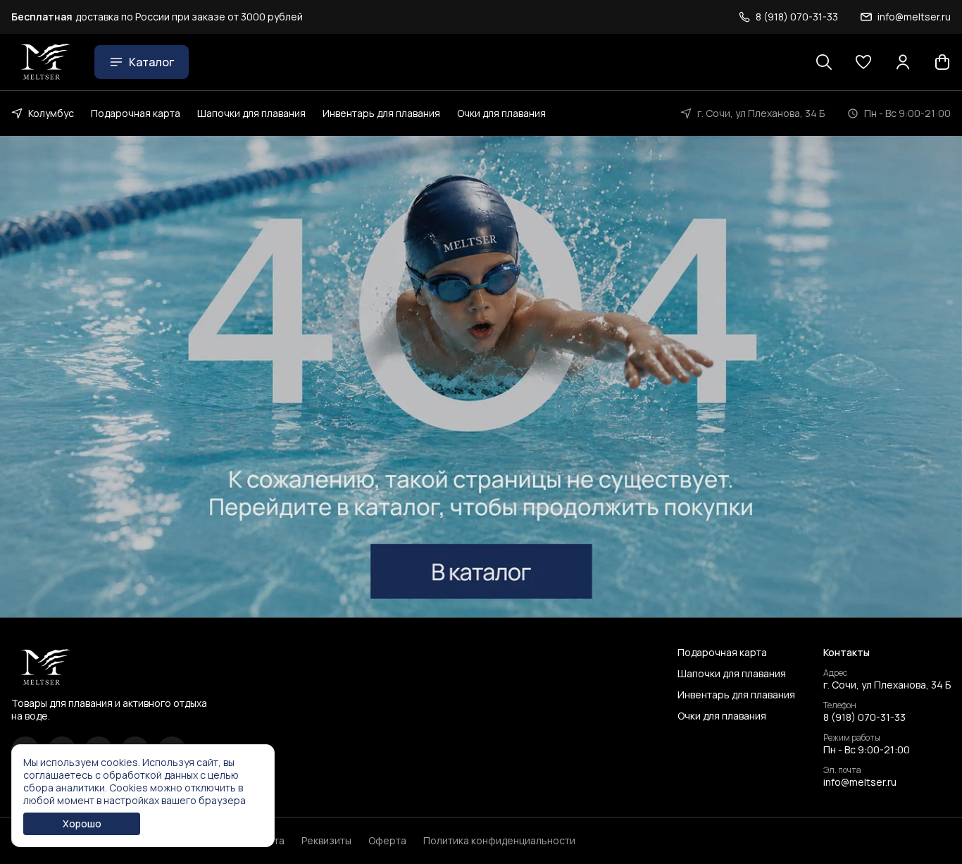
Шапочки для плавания (251, 113)
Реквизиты (326, 840)
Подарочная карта (135, 113)
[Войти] (902, 62)
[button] (863, 62)
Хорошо (82, 823)
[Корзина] (942, 62)
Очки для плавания (501, 113)
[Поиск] (824, 62)
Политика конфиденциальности (499, 840)
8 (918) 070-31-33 (864, 717)
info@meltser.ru (860, 782)
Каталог (151, 62)
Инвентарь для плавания (381, 113)
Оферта (387, 840)
